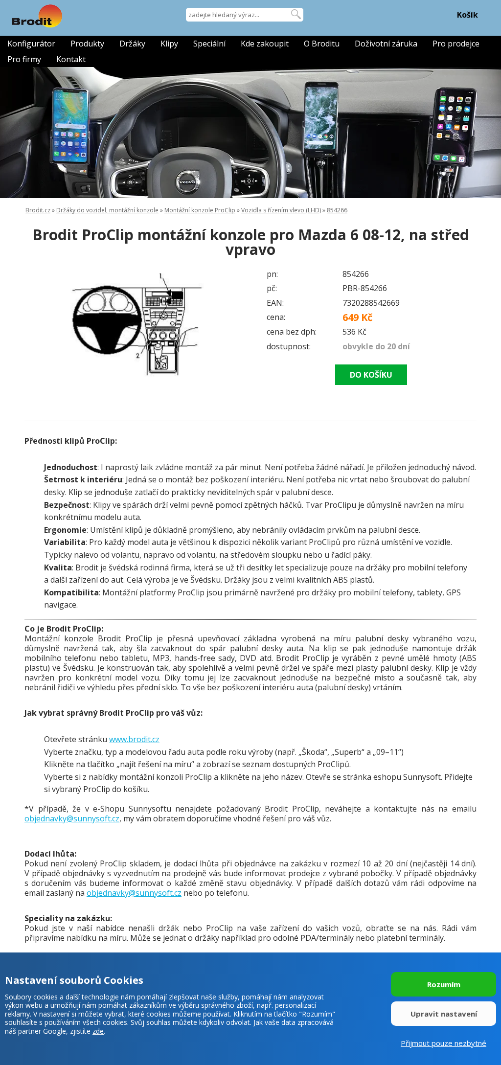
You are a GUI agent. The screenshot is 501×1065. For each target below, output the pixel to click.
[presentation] (44, 323)
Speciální (209, 43)
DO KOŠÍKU (371, 374)
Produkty (87, 43)
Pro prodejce (456, 43)
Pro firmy (24, 59)
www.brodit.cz (134, 739)
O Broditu (322, 43)
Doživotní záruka (386, 43)
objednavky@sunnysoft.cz (71, 818)
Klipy (169, 43)
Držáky (132, 43)
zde (98, 1031)
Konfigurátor (31, 43)
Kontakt (71, 59)
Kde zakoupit (265, 43)
